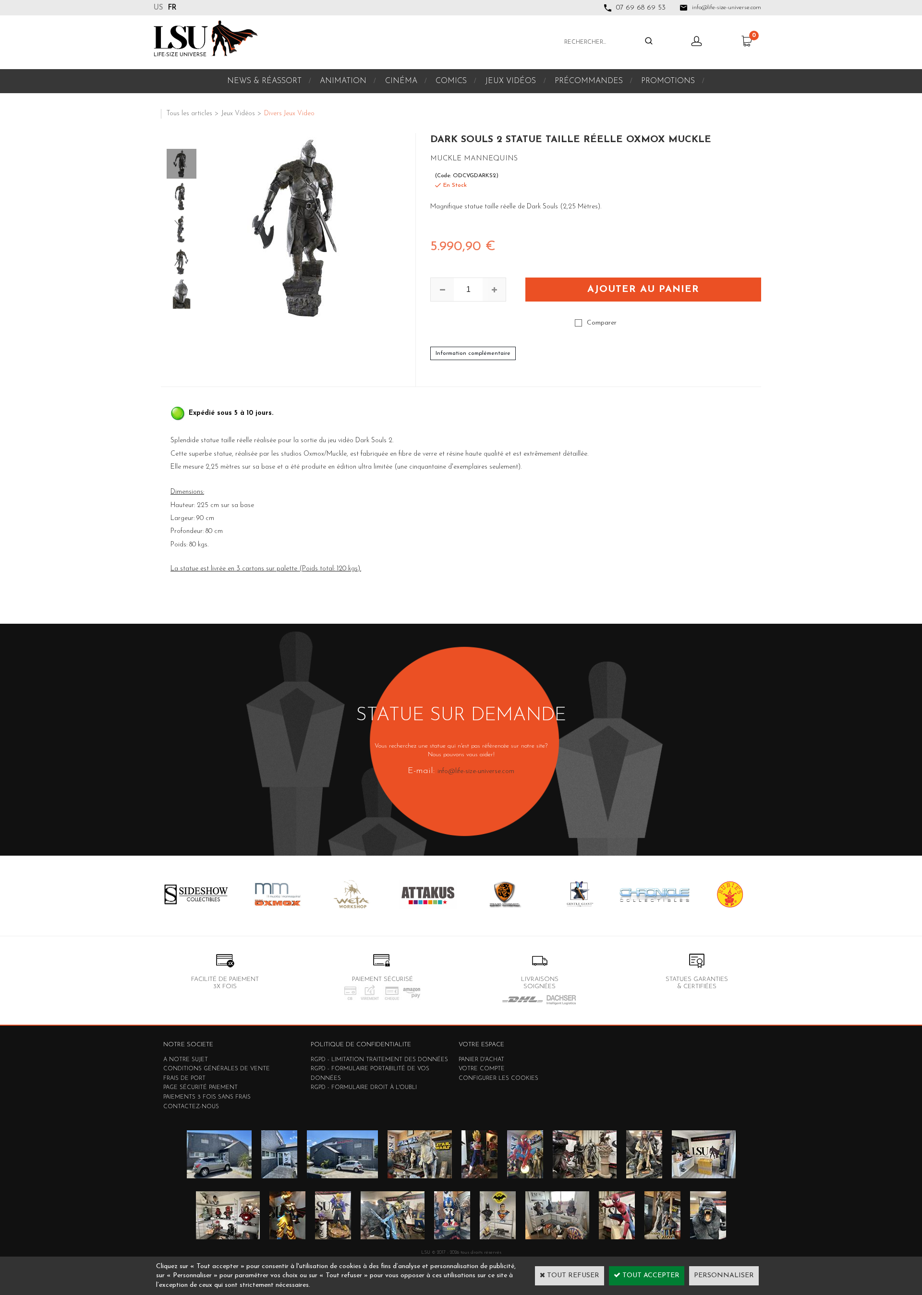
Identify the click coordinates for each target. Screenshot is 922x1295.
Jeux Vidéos (510, 81)
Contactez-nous (191, 1107)
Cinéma (401, 81)
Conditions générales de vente (216, 1069)
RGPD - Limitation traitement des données (379, 1060)
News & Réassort (264, 81)
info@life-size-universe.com (475, 771)
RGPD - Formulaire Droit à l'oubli (364, 1087)
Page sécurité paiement (200, 1087)
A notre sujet (185, 1060)
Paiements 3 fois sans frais (207, 1097)
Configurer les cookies (498, 1078)
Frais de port (184, 1078)
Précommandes (589, 81)
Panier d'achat (481, 1060)
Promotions (668, 81)
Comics (451, 81)
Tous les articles (189, 113)
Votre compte (482, 1069)
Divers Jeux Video (289, 113)
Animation (343, 81)
